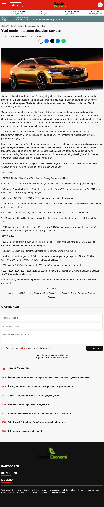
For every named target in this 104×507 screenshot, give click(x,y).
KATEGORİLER (10, 466)
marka (11, 293)
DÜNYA (13, 26)
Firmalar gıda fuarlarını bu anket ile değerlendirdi (39, 20)
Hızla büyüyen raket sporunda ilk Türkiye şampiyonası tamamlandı (39, 413)
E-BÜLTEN (7, 480)
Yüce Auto (52, 297)
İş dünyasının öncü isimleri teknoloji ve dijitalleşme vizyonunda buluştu (41, 386)
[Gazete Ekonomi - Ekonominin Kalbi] (60, 5)
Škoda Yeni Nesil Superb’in (45, 293)
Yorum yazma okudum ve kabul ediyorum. (28, 348)
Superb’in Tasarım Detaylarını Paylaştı (78, 293)
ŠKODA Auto (23, 293)
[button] (9, 18)
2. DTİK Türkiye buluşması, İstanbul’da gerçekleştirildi (33, 395)
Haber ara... (15, 5)
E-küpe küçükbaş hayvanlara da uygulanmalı (29, 404)
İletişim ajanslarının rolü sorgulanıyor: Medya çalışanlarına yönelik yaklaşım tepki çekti (49, 377)
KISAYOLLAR (9, 473)
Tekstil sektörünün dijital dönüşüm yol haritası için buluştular (37, 422)
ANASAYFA (5, 26)
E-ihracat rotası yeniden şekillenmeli (25, 431)
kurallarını (22, 348)
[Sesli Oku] (40, 41)
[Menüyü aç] (4, 5)
